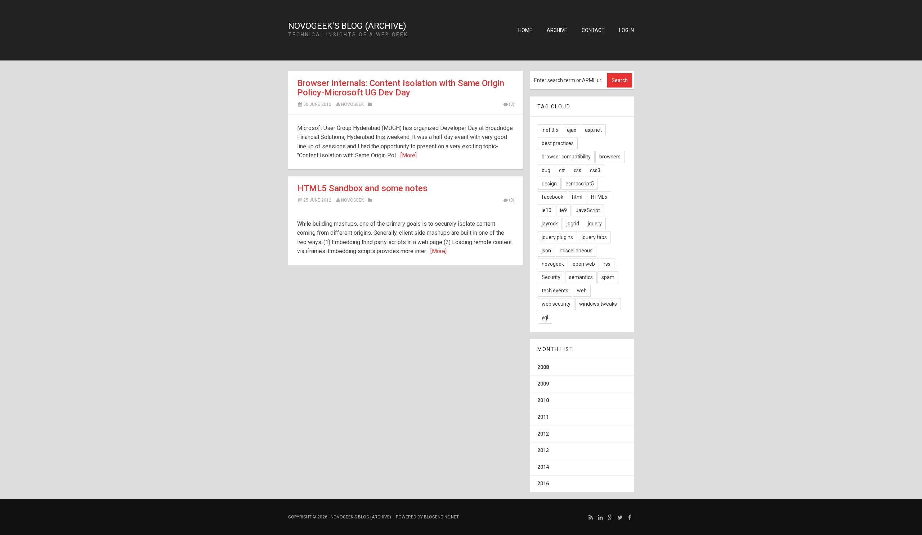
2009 (543, 384)
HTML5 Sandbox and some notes (362, 188)
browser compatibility (566, 156)
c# (562, 170)
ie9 (563, 210)
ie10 (546, 210)
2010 (543, 400)
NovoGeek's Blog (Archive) (347, 26)
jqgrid (573, 223)
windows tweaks (598, 304)
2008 (543, 367)
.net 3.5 (550, 130)
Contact (593, 30)
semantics (581, 277)
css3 (595, 170)
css (577, 170)
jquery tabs (594, 237)
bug (546, 170)
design (549, 183)
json (546, 250)
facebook (552, 197)
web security (556, 304)
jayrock (550, 223)
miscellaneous (576, 250)
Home (525, 30)
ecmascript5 (579, 183)
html (577, 197)
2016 (543, 483)
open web (584, 264)
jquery (595, 223)
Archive (557, 30)
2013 (543, 450)
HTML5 (599, 197)
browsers (610, 156)
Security (551, 277)
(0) (511, 104)
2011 (543, 417)
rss (607, 264)
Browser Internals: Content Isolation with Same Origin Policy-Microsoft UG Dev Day (400, 88)
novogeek (352, 104)
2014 (543, 467)
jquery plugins (557, 237)
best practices (558, 143)
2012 (543, 434)
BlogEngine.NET (441, 517)
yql (545, 317)
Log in (626, 30)
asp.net (593, 130)
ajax (571, 130)
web (582, 290)
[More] (408, 155)
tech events (555, 290)
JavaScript (588, 210)
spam (607, 277)
